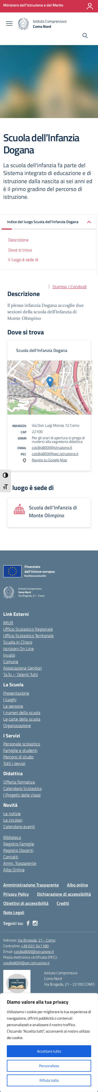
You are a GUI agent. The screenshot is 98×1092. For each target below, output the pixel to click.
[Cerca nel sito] (85, 36)
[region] (49, 1042)
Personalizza (49, 1066)
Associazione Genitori (22, 668)
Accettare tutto (49, 1051)
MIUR (8, 622)
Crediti (63, 903)
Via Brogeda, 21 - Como (36, 940)
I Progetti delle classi (22, 795)
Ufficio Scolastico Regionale (28, 629)
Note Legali (13, 912)
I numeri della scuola (21, 712)
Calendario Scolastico (22, 788)
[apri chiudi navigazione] (9, 24)
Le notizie (12, 813)
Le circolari (12, 820)
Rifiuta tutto (49, 1080)
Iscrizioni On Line (18, 648)
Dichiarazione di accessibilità (64, 894)
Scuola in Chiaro (17, 642)
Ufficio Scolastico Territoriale (28, 635)
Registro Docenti (18, 850)
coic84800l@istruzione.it (52, 447)
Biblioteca (12, 837)
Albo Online (13, 869)
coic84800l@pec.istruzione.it (55, 453)
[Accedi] (90, 6)
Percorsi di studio (18, 757)
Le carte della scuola (21, 719)
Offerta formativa (19, 782)
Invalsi (9, 655)
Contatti (10, 857)
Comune (10, 661)
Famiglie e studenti (20, 750)
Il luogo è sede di (23, 259)
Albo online (77, 885)
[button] (49, 222)
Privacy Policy (16, 894)
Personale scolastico (21, 744)
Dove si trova (20, 250)
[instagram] (35, 923)
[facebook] (28, 923)
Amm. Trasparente (19, 863)
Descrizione (18, 240)
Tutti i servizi (14, 763)
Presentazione (16, 693)
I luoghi (9, 699)
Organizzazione (17, 725)
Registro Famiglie (18, 844)
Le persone (13, 706)
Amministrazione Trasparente (31, 885)
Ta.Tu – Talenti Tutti (20, 674)
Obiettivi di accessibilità (25, 903)
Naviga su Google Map (49, 460)
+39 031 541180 (35, 946)
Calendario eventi (19, 826)
